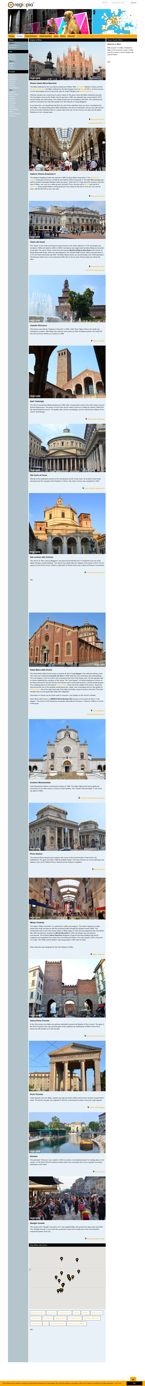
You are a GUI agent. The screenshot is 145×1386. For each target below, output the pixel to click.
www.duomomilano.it (96, 123)
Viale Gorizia (99, 1172)
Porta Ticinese (35, 1318)
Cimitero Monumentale (58, 1323)
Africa (62, 36)
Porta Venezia (99, 869)
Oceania (71, 36)
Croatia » (12, 92)
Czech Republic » (15, 114)
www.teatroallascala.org (95, 270)
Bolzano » (12, 57)
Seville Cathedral (86, 91)
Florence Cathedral (37, 89)
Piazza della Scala (97, 266)
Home (11, 36)
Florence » (13, 59)
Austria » (12, 96)
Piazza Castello (98, 341)
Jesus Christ (61, 685)
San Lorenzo (52, 1313)
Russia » (12, 105)
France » (12, 83)
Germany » (13, 79)
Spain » (11, 111)
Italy (82, 89)
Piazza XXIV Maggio (96, 1107)
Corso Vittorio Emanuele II (94, 488)
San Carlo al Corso (75, 1318)
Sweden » (12, 107)
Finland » (12, 81)
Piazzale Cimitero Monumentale (92, 798)
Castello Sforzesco (64, 1313)
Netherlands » (14, 94)
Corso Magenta (98, 711)
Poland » (12, 101)
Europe (20, 36)
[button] (62, 1286)
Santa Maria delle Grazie (91, 1318)
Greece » (12, 86)
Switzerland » (14, 109)
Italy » (11, 90)
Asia (56, 36)
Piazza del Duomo (97, 119)
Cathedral (85, 1313)
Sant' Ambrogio (36, 1323)
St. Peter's (80, 87)
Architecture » (14, 45)
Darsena (76, 1313)
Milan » (11, 61)
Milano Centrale (98, 954)
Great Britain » (14, 88)
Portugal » (12, 103)
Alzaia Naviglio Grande (95, 1239)
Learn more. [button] (118, 1383)
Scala (45, 1323)
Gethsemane (35, 689)
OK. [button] (134, 1383)
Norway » (12, 98)
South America (45, 36)
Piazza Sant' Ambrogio (95, 419)
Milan (11, 40)
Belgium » (12, 75)
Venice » (12, 68)
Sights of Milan (36, 40)
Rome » (12, 65)
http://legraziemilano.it (96, 714)
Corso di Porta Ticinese (95, 572)
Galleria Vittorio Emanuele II (76, 1323)
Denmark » (13, 77)
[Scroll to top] (133, 1380)
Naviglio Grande (60, 1318)
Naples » (12, 63)
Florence (33, 187)
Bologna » (12, 55)
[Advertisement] (67, 597)
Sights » (12, 43)
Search (133, 3)
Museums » (13, 47)
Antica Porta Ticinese (37, 1313)
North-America (31, 36)
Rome (87, 184)
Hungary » (13, 116)
